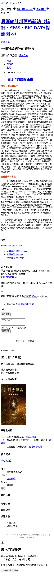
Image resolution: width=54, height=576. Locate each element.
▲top (3, 309)
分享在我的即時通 (15, 258)
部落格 (10, 64)
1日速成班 (31, 437)
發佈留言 (5, 331)
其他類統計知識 (26, 304)
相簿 (9, 61)
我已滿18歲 (6, 571)
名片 (9, 67)
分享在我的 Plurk (15, 254)
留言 (34, 296)
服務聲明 (30, 537)
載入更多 (5, 314)
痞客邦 (27, 296)
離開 (16, 571)
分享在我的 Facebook (17, 251)
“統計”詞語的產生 (20, 79)
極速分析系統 (35, 447)
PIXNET (13, 535)
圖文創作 (23, 55)
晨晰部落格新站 (9, 277)
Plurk (12, 246)
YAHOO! (19, 246)
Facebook (5, 246)
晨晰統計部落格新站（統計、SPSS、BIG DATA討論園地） (25, 28)
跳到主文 (5, 42)
